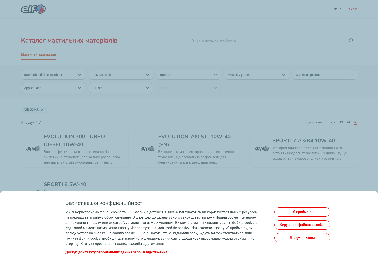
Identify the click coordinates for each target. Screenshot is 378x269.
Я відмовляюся (302, 238)
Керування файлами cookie (302, 225)
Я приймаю (302, 212)
